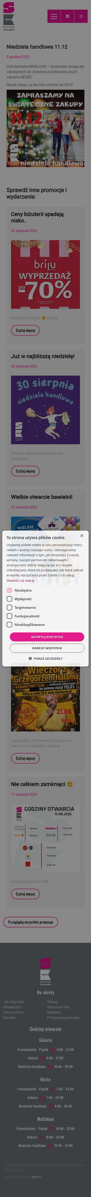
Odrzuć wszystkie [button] (47, 648)
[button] (45, 658)
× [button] (81, 535)
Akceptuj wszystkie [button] (47, 637)
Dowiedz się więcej (20, 580)
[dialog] (45, 598)
